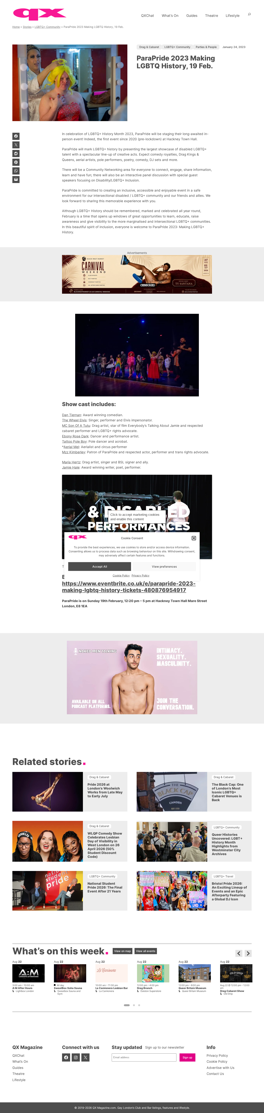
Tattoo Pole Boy (74, 441)
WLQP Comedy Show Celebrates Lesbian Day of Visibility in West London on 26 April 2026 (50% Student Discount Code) (105, 845)
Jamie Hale (70, 467)
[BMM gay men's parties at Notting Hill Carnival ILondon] (137, 274)
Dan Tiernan (71, 415)
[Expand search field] (249, 15)
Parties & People (206, 47)
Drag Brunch (144, 988)
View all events (145, 951)
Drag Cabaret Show (232, 991)
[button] (194, 538)
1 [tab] (127, 1005)
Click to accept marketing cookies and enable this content (134, 517)
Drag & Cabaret (149, 47)
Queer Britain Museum (192, 988)
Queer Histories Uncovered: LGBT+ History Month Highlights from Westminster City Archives (227, 844)
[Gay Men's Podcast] (132, 713)
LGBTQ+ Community (47, 26)
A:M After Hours (22, 988)
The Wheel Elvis (74, 420)
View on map (122, 951)
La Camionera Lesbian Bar (111, 988)
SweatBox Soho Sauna (68, 988)
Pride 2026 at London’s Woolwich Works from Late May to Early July (105, 790)
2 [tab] (134, 1005)
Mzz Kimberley (73, 452)
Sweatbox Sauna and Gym (68, 992)
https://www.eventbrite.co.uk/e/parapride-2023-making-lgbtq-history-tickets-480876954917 (129, 586)
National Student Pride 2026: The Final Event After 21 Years (105, 887)
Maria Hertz (71, 462)
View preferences (164, 566)
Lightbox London (25, 991)
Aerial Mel (71, 447)
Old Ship (228, 993)
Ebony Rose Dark (75, 436)
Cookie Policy (121, 575)
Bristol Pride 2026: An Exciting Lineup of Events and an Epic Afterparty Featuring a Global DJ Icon (229, 891)
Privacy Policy (140, 575)
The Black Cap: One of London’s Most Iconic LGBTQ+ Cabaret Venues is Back (228, 792)
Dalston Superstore (151, 991)
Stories (27, 26)
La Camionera (106, 991)
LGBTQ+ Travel (223, 876)
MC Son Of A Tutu (76, 425)
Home (16, 26)
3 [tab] (139, 1005)
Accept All (99, 566)
